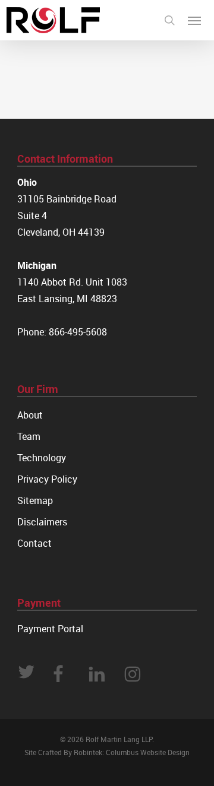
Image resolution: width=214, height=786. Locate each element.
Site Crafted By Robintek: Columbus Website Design (107, 752)
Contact (34, 543)
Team (28, 436)
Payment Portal (50, 628)
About (30, 414)
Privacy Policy (47, 479)
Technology (41, 457)
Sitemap (35, 500)
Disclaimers (42, 521)
